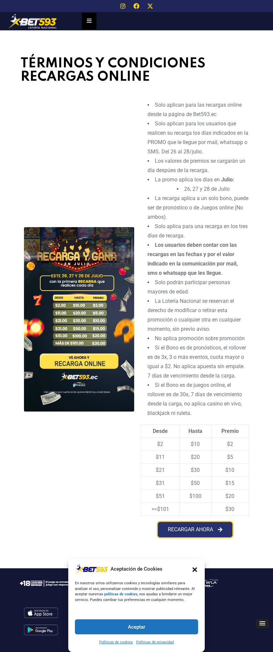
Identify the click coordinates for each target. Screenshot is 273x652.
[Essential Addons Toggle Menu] (89, 21)
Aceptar (136, 627)
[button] (194, 569)
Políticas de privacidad (155, 642)
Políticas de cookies (116, 642)
